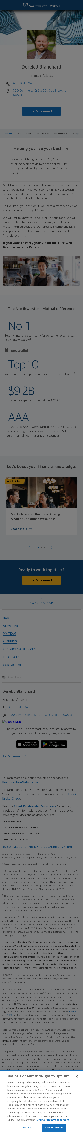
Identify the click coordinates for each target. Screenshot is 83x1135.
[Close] (77, 1076)
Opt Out (27, 1128)
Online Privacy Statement (53, 1120)
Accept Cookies (54, 1128)
